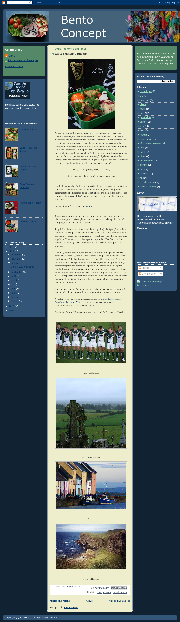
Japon (143, 122)
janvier (15, 301)
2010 (12, 306)
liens (99, 592)
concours (144, 100)
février (15, 297)
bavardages (146, 91)
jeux (142, 126)
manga (143, 135)
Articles (145, 268)
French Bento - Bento (30, 203)
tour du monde (120, 592)
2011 (12, 251)
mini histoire (146, 139)
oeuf (142, 148)
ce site (89, 206)
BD (141, 96)
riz (141, 178)
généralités (145, 117)
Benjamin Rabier (28, 221)
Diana (12, 56)
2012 (12, 247)
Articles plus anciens (119, 601)
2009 (12, 310)
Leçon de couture (28, 130)
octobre (16, 263)
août (14, 276)
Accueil (90, 601)
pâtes (143, 156)
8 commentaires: (102, 588)
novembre (17, 259)
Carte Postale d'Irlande (22, 267)
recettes (107, 592)
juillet (15, 280)
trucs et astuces (148, 186)
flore (142, 113)
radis (142, 169)
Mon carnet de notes (150, 143)
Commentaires (149, 274)
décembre (17, 254)
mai (14, 289)
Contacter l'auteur (14, 66)
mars (14, 293)
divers (143, 104)
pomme (143, 165)
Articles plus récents (60, 601)
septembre (17, 272)
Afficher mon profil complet (23, 60)
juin (14, 284)
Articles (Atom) (71, 607)
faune (143, 109)
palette (143, 152)
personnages (146, 161)
